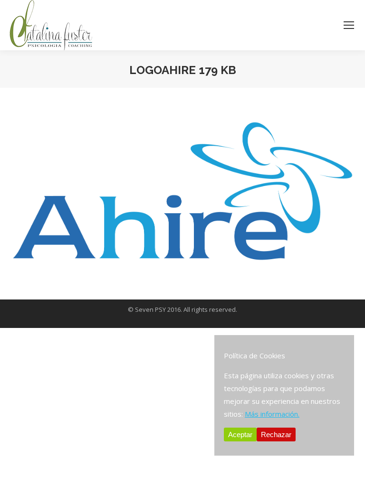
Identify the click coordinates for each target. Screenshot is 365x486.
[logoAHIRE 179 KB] (182, 191)
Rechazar (276, 434)
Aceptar (240, 434)
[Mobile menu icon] (348, 25)
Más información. (272, 414)
